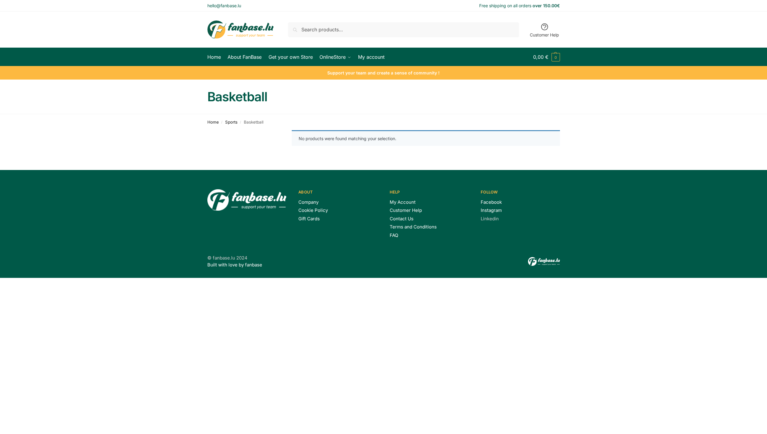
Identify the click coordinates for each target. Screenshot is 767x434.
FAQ (394, 235)
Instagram (491, 210)
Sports (231, 122)
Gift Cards (309, 219)
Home (213, 122)
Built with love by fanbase (234, 265)
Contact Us (401, 219)
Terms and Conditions (413, 227)
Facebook (491, 202)
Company (308, 202)
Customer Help (544, 34)
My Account (403, 202)
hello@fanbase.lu (224, 5)
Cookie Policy (313, 210)
